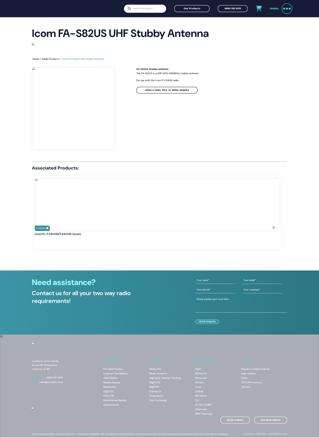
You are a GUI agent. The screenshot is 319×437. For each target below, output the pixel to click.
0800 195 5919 (232, 8)
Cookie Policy (261, 434)
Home (36, 59)
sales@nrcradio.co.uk (47, 382)
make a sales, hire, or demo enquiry (167, 90)
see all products (270, 420)
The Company (49, 61)
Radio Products (50, 59)
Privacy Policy (248, 434)
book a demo (235, 420)
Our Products (192, 8)
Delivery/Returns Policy (278, 434)
